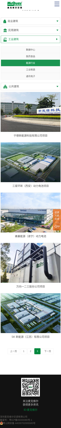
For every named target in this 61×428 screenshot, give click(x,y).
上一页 (13, 351)
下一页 (47, 351)
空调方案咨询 (57, 215)
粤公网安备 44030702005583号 (19, 423)
